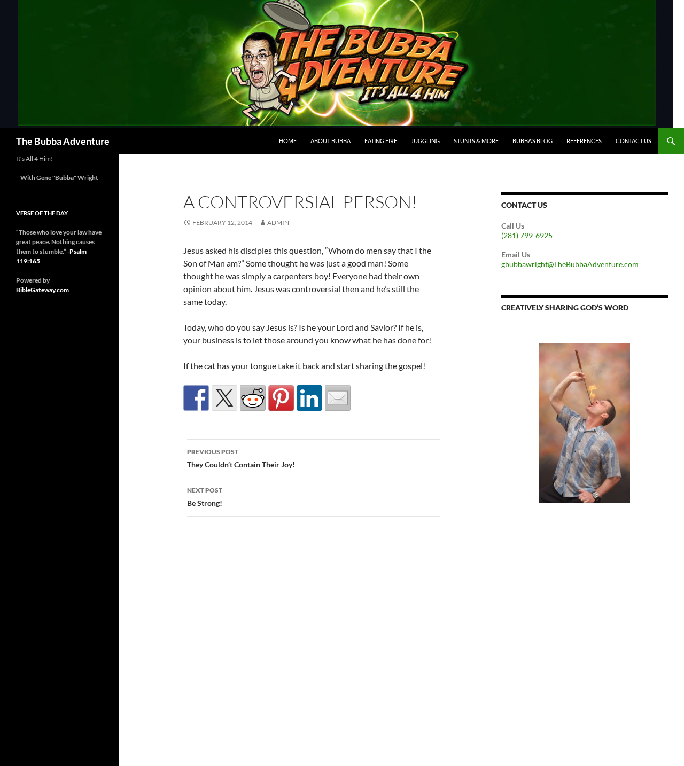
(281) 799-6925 (527, 235)
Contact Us (633, 140)
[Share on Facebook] (196, 398)
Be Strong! (204, 496)
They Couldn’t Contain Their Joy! (241, 458)
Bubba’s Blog (532, 140)
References (584, 140)
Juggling (425, 140)
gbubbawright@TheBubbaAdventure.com (570, 264)
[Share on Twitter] (224, 398)
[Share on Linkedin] (309, 398)
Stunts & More (476, 140)
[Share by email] (338, 398)
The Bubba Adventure (63, 141)
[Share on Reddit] (253, 398)
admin (278, 222)
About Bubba (330, 140)
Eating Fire (380, 140)
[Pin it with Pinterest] (281, 398)
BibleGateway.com (42, 290)
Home (288, 140)
